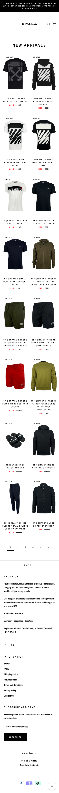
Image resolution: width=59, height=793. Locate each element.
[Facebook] (5, 645)
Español (28, 753)
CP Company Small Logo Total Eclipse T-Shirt (15, 282)
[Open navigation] (4, 24)
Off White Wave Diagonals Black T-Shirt (44, 162)
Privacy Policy (10, 690)
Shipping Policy (11, 674)
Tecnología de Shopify (29, 765)
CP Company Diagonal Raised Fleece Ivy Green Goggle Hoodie (44, 282)
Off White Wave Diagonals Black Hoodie (43, 101)
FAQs (6, 668)
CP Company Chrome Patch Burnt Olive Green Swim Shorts (15, 343)
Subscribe (15, 737)
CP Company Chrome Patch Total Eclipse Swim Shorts (43, 343)
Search (7, 663)
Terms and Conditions (13, 685)
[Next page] (48, 547)
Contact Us (9, 695)
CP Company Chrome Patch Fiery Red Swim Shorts (15, 404)
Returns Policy (10, 679)
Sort (28, 564)
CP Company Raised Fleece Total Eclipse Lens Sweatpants (15, 526)
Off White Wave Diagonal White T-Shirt (15, 162)
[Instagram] (12, 645)
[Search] (48, 24)
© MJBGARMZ (29, 760)
